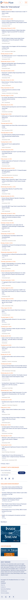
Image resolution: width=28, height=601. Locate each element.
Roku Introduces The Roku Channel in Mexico (12, 82)
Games (3, 305)
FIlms (3, 130)
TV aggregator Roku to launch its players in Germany (14, 282)
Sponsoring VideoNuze (5, 589)
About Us (3, 585)
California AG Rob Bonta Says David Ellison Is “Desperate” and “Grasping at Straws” (12, 500)
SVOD (8, 16)
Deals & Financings (5, 452)
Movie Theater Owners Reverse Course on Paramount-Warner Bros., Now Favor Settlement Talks (14, 505)
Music (8, 250)
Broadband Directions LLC (14, 579)
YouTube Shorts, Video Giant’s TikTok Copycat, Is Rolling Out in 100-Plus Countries (13, 384)
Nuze (7, 2)
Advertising (4, 175)
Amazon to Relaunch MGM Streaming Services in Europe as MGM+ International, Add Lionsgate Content (14, 22)
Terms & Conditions (5, 593)
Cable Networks (5, 460)
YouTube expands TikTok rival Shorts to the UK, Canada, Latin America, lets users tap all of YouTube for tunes (14, 429)
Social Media (10, 111)
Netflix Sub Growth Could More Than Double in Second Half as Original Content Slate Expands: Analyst (14, 376)
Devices (3, 85)
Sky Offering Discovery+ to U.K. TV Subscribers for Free (14, 56)
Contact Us (3, 587)
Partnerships (13, 370)
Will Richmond (4, 591)
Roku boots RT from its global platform (11, 144)
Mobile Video (12, 51)
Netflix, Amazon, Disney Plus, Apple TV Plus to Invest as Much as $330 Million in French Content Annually (14, 181)
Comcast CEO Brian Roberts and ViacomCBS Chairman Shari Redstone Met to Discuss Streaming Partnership (14, 367)
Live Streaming (15, 93)
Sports (8, 43)
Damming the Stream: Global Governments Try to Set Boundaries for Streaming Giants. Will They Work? (14, 394)
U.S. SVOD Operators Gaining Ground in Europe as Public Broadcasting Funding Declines (13, 136)
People (8, 193)
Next (7, 463)
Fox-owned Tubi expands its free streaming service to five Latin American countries (14, 99)
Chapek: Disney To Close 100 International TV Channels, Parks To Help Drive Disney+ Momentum (13, 456)
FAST (3, 51)
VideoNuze (3, 583)
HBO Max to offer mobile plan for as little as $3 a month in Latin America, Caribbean (13, 439)
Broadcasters (9, 175)
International (4, 16)
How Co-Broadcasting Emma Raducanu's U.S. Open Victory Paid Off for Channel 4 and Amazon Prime (13, 274)
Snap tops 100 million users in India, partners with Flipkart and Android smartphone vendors (13, 217)
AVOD (3, 211)
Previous (3, 463)
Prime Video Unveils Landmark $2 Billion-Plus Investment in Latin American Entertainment (12, 488)
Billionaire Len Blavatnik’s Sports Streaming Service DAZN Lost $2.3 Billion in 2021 (13, 65)
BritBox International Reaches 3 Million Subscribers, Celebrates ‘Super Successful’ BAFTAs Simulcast (13, 32)
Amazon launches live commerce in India (11, 90)
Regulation (15, 405)
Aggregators (4, 361)
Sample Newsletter (4, 475)
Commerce (4, 93)
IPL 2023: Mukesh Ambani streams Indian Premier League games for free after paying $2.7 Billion (13, 40)
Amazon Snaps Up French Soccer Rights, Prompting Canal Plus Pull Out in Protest (13, 419)
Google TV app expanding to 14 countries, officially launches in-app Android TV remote (13, 265)
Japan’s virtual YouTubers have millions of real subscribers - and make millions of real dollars (12, 339)
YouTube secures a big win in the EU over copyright (13, 402)
